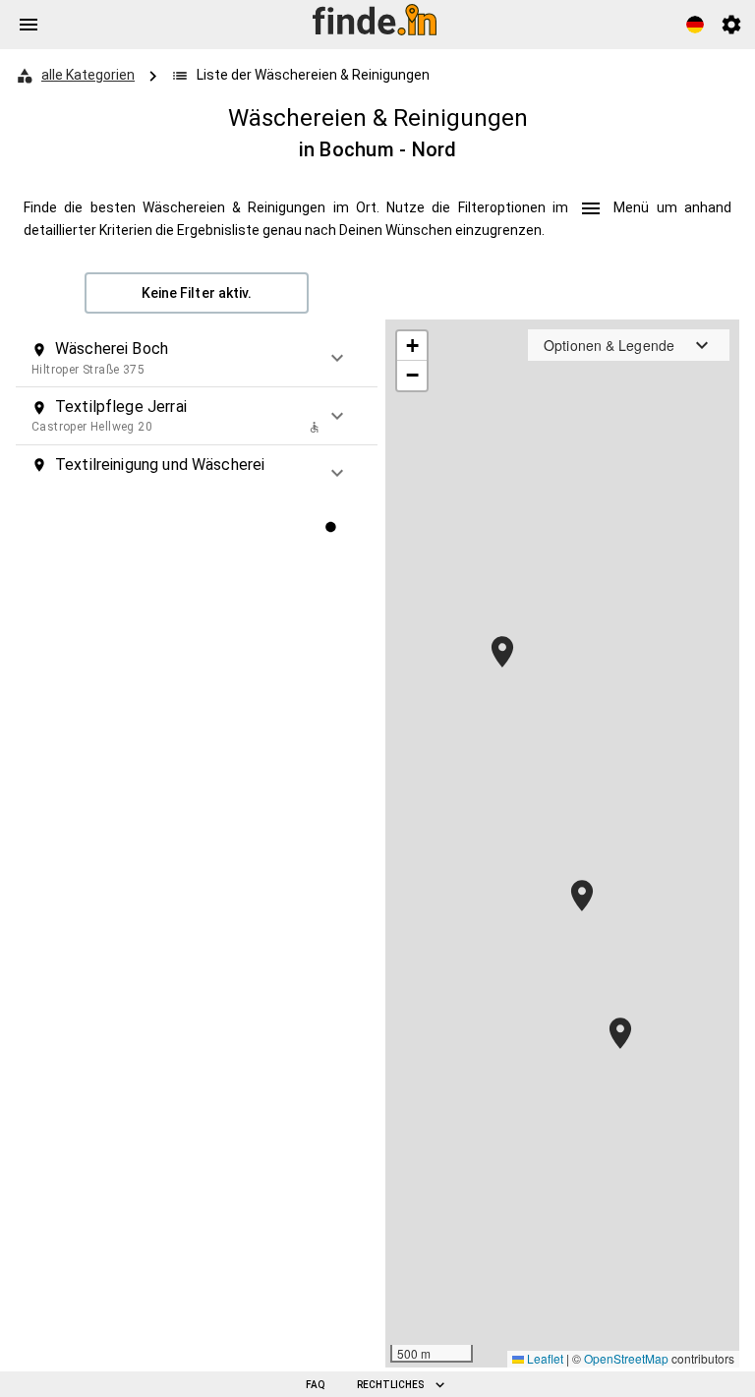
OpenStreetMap (626, 1358)
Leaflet (543, 1358)
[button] (197, 357)
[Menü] (28, 24)
